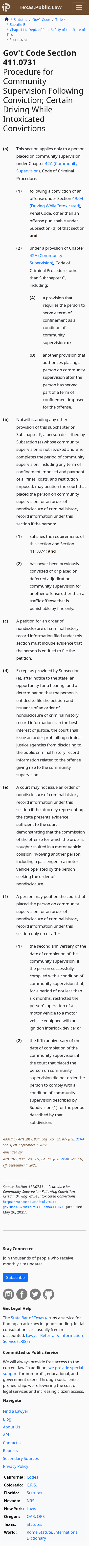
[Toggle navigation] (79, 7)
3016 (79, 1139)
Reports (10, 1450)
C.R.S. (32, 1485)
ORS (41, 1516)
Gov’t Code (41, 19)
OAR (31, 1516)
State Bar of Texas (27, 1317)
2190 (64, 1159)
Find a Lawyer (15, 1411)
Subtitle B (18, 24)
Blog (7, 1419)
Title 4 (60, 19)
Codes (32, 1477)
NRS (30, 1500)
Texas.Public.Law (41, 7)
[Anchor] (40, 178)
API (6, 1435)
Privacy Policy (15, 1466)
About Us (11, 1427)
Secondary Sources (21, 1458)
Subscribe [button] (15, 1277)
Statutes (20, 19)
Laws (31, 1508)
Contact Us (13, 1442)
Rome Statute (39, 1532)
